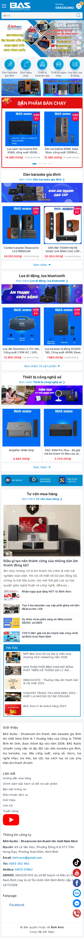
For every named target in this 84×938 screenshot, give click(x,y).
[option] (42, 38)
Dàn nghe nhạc (26, 74)
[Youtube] (11, 819)
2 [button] (40, 163)
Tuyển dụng (11, 811)
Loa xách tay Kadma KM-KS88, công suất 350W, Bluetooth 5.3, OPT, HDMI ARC (22, 150)
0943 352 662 (19, 863)
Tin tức (12, 648)
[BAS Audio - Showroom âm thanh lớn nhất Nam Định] (20, 6)
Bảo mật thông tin (14, 789)
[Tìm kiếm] (78, 15)
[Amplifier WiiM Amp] (21, 427)
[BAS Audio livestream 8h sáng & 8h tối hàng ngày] (42, 38)
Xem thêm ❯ (42, 179)
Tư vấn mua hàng (42, 494)
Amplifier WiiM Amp (21, 450)
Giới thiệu (9, 800)
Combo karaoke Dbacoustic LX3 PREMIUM (21, 249)
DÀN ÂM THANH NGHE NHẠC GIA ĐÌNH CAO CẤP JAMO (63, 249)
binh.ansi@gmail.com (27, 857)
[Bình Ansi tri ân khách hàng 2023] (13, 709)
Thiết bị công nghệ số (42, 377)
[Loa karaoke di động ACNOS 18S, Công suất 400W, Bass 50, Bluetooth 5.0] (63, 326)
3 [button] (45, 163)
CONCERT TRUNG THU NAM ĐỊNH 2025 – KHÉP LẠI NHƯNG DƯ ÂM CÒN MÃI (50, 694)
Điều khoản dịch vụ (15, 794)
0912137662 (24, 869)
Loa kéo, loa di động (75, 74)
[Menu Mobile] (4, 5)
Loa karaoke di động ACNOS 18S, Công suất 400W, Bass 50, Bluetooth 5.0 (63, 350)
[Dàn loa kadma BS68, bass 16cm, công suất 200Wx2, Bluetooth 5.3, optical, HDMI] (61, 129)
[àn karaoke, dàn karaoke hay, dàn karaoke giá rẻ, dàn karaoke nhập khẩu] (42, 192)
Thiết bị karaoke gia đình (42, 75)
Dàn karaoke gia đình (9, 74)
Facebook (16, 905)
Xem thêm (40, 264)
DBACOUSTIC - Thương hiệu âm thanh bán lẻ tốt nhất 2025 (50, 681)
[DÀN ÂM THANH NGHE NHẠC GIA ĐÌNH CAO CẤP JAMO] (63, 225)
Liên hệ (8, 805)
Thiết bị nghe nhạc (58, 74)
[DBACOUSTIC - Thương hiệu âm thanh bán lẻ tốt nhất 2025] (13, 683)
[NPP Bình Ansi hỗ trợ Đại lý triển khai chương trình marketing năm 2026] (13, 657)
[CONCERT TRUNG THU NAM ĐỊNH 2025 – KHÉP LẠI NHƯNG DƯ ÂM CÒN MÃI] (13, 696)
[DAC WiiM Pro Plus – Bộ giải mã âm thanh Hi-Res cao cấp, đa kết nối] (63, 427)
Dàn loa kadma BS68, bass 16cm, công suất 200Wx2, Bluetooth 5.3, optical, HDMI (61, 150)
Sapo (51, 931)
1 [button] (34, 163)
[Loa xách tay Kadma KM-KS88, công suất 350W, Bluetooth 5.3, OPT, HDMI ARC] (22, 129)
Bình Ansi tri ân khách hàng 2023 (44, 706)
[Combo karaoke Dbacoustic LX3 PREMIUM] (21, 225)
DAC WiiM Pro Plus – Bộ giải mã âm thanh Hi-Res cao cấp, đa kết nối (62, 452)
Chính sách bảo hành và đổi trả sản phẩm (30, 783)
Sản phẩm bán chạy (42, 103)
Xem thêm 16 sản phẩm (40, 366)
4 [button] (50, 163)
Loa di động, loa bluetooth (42, 276)
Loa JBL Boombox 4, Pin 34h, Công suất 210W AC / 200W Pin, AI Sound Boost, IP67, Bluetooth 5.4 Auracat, (21, 350)
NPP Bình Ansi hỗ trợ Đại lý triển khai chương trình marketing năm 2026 (47, 655)
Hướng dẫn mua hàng (17, 778)
